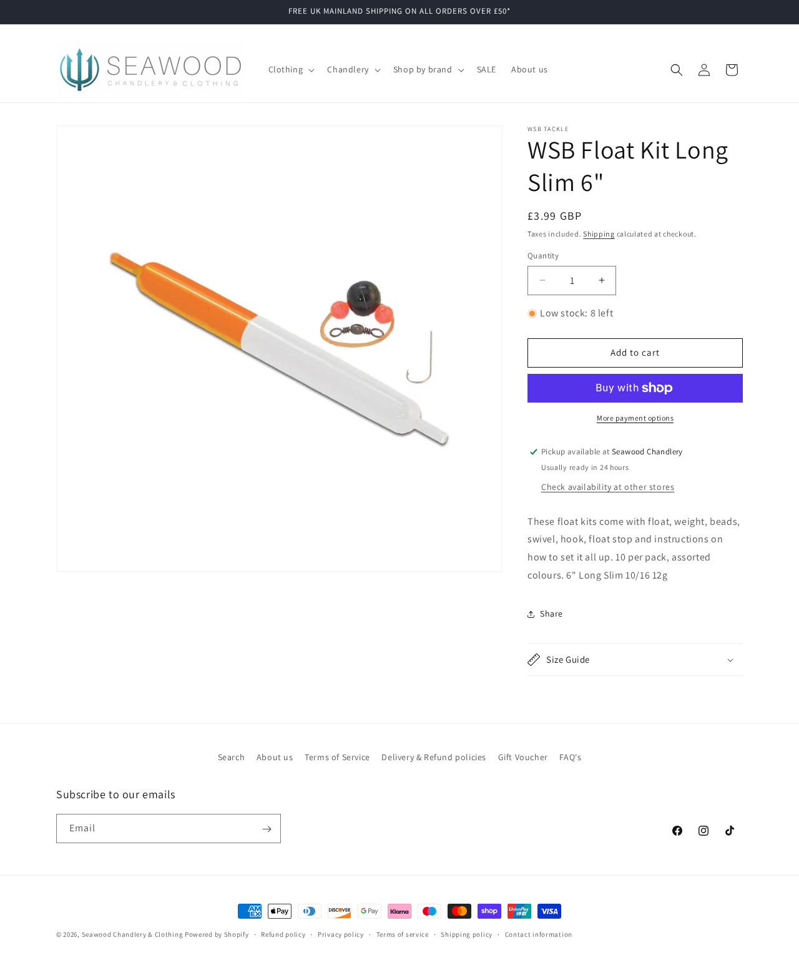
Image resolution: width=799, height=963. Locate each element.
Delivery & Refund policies (433, 757)
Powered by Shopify (217, 934)
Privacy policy (341, 933)
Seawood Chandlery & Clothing (133, 934)
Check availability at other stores (607, 486)
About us (275, 757)
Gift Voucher (523, 757)
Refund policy (283, 933)
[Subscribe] (266, 829)
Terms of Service (337, 757)
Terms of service (402, 933)
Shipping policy (467, 933)
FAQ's (570, 757)
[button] (290, 69)
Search (231, 757)
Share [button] (551, 613)
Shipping (599, 233)
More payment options (635, 418)
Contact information (538, 933)
